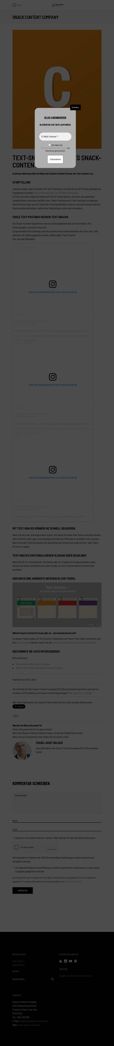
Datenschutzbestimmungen (54, 147)
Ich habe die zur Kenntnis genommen (55, 148)
